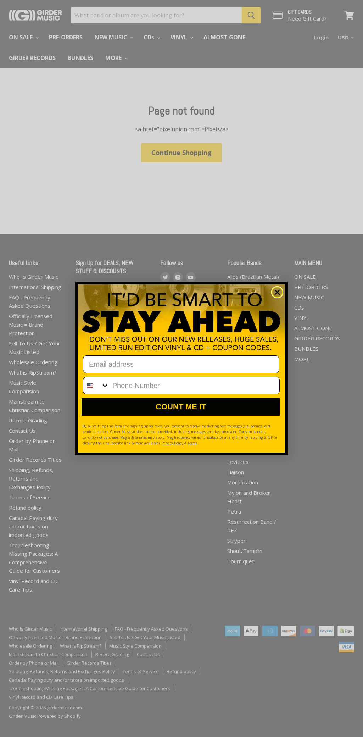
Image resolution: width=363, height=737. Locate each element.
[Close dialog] (277, 292)
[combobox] (96, 385)
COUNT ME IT (181, 406)
